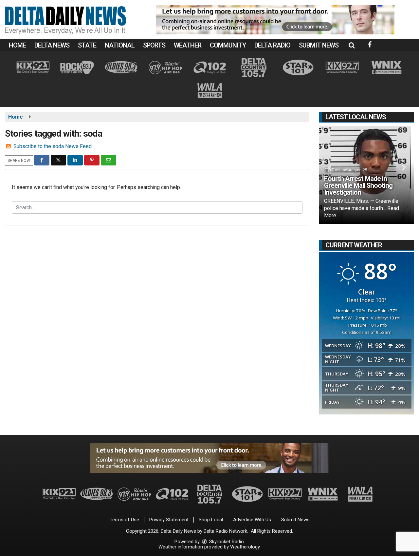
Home (17, 45)
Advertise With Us (252, 520)
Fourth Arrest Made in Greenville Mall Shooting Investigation (358, 185)
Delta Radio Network (225, 531)
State (87, 45)
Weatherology (245, 547)
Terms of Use (124, 520)
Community (228, 45)
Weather (187, 45)
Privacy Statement (169, 520)
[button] (351, 45)
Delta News (51, 45)
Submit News (318, 45)
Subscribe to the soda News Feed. (53, 146)
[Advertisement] (275, 19)
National (120, 45)
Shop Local (211, 520)
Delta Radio (272, 45)
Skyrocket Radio (226, 542)
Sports (154, 45)
